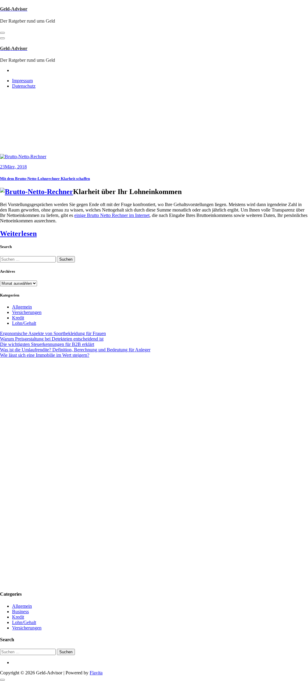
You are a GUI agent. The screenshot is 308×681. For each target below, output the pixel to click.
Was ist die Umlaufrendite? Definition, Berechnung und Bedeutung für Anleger (75, 349)
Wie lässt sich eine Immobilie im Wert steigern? (44, 355)
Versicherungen (27, 312)
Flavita (96, 672)
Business (20, 611)
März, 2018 (13, 166)
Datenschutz (23, 86)
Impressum (22, 80)
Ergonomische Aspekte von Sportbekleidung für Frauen (53, 333)
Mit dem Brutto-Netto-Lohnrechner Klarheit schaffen (45, 178)
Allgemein (22, 306)
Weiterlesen (18, 233)
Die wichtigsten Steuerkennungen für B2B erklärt (47, 344)
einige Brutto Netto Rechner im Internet (111, 215)
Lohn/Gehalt (24, 323)
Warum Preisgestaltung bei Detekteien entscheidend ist (51, 338)
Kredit (18, 317)
